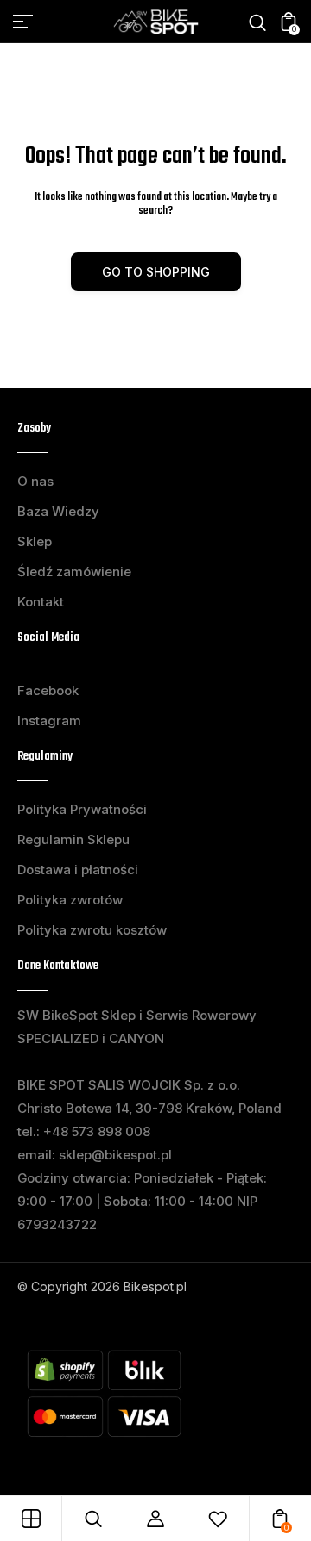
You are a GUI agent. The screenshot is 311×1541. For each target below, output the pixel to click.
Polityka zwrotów (70, 900)
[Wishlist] (217, 1518)
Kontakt (40, 601)
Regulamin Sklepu (73, 839)
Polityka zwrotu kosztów (92, 930)
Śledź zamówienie (74, 571)
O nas (35, 481)
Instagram (49, 720)
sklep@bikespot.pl (115, 1154)
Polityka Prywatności (82, 809)
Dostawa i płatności (77, 869)
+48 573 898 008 (96, 1131)
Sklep (34, 541)
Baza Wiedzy (58, 511)
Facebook (48, 690)
